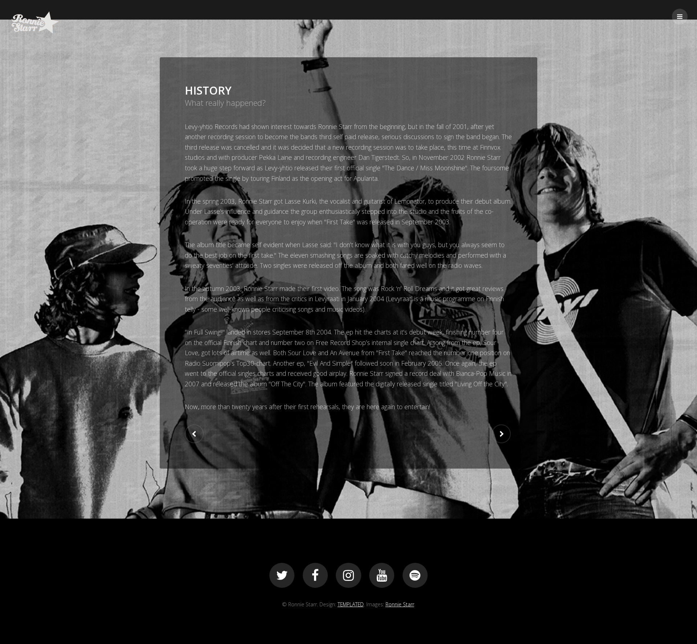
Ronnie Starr (400, 604)
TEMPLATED (351, 604)
